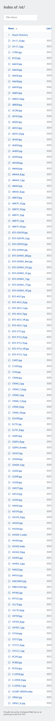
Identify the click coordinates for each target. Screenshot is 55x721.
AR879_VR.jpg (19, 227)
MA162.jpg (17, 576)
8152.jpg (16, 58)
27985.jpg (17, 52)
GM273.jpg (17, 488)
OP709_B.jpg (18, 622)
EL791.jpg (16, 424)
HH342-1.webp (19, 535)
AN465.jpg (17, 186)
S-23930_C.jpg (19, 686)
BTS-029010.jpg (19, 244)
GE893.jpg (17, 436)
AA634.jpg (17, 70)
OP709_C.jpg (18, 628)
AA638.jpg (17, 82)
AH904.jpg (17, 157)
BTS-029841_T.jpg (20, 279)
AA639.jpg (17, 87)
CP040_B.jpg (18, 407)
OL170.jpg (17, 605)
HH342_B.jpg (18, 552)
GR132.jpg (17, 494)
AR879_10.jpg (18, 204)
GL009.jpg (17, 477)
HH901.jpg (17, 558)
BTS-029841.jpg (19, 250)
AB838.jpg (17, 105)
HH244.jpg (17, 529)
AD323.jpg (17, 116)
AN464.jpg (17, 169)
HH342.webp (18, 546)
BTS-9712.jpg (18, 331)
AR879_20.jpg (18, 209)
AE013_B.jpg (18, 134)
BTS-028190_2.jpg (20, 238)
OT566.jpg (17, 634)
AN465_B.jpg (18, 192)
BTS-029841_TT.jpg (21, 285)
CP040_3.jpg (18, 395)
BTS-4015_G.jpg (19, 308)
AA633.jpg (17, 64)
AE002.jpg (17, 122)
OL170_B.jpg (18, 610)
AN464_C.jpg (18, 180)
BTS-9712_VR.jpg (20, 349)
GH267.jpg (17, 453)
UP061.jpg (17, 697)
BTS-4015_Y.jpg (19, 326)
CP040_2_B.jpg (19, 390)
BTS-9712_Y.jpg (19, 355)
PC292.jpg (17, 657)
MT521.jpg (17, 599)
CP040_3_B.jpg (19, 401)
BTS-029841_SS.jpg (21, 273)
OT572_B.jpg (18, 645)
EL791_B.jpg (18, 430)
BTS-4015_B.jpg (19, 302)
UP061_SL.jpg (18, 703)
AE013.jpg (17, 128)
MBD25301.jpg (19, 587)
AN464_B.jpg (18, 175)
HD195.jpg (17, 512)
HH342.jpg (17, 541)
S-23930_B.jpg (19, 680)
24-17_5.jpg (17, 47)
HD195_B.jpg (18, 517)
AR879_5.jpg (18, 221)
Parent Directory (20, 35)
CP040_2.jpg (18, 384)
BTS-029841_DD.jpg (22, 268)
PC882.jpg (17, 663)
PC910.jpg (17, 668)
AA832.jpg (17, 93)
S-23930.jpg (18, 674)
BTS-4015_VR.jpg (20, 320)
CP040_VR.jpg (18, 413)
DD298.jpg (17, 419)
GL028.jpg (17, 483)
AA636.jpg (17, 76)
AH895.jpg (17, 151)
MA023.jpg (17, 570)
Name (11, 29)
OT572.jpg (17, 639)
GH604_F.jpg (18, 465)
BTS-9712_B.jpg (19, 337)
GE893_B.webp (19, 448)
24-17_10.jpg (18, 41)
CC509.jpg (17, 366)
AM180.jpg (17, 163)
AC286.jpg (17, 111)
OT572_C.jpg (18, 651)
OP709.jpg (17, 616)
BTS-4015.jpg (18, 296)
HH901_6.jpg (18, 564)
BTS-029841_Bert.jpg (22, 262)
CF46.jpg (16, 372)
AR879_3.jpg (18, 215)
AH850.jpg (17, 145)
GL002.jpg (17, 471)
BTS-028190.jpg (19, 233)
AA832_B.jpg (18, 99)
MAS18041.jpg (19, 581)
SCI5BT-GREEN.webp (22, 692)
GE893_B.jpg (18, 442)
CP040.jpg (17, 378)
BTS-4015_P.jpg (19, 314)
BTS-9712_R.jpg (19, 343)
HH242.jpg (17, 523)
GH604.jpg (17, 459)
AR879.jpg (17, 198)
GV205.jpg (17, 500)
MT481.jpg (17, 593)
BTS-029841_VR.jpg (21, 291)
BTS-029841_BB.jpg (21, 256)
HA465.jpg (17, 506)
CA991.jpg (17, 360)
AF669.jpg (17, 140)
